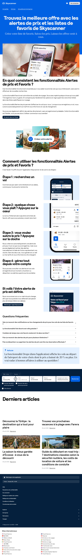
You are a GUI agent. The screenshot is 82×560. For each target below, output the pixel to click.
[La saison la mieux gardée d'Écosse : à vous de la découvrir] (21, 449)
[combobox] (8, 380)
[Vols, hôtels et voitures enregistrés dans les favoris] (67, 3)
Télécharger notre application (13, 477)
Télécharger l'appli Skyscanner (13, 304)
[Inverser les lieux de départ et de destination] (15, 379)
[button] (7, 374)
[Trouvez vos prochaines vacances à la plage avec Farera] (60, 417)
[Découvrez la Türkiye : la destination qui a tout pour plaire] (21, 418)
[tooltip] (17, 374)
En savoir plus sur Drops (11, 117)
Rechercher (75, 379)
